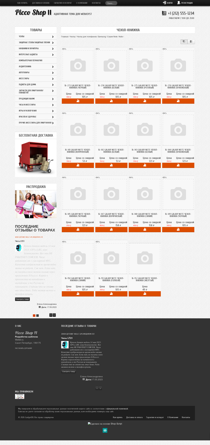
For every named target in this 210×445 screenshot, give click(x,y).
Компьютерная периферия (30, 60)
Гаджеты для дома (27, 84)
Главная (64, 36)
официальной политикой (117, 408)
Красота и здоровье (27, 117)
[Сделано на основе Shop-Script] (105, 423)
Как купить (22, 3)
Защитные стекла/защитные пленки (34, 42)
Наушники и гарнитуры (29, 48)
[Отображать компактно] (184, 41)
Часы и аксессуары (27, 105)
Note (121, 36)
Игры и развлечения (28, 111)
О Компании (81, 3)
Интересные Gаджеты (28, 54)
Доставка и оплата (40, 3)
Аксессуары (24, 78)
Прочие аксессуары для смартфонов (35, 123)
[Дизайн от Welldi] (105, 430)
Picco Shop (33, 12)
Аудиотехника (25, 66)
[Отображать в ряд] (191, 41)
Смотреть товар (22, 299)
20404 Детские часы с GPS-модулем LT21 (29, 237)
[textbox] (111, 3)
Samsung (102, 36)
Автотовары (24, 72)
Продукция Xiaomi (27, 99)
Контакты (96, 3)
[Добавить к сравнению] (78, 101)
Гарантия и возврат (63, 3)
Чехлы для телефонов (87, 36)
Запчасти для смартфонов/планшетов (31, 91)
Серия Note (112, 36)
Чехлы (72, 36)
